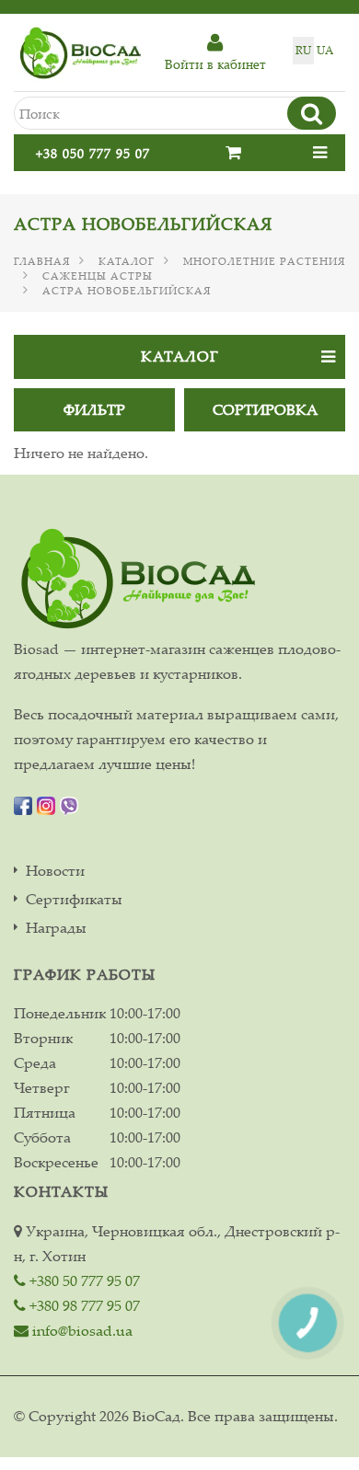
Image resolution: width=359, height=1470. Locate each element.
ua (325, 50)
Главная (42, 261)
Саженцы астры (97, 276)
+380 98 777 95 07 (83, 1305)
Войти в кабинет (215, 64)
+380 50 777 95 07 (83, 1280)
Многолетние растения (264, 261)
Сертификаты (74, 899)
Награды (56, 927)
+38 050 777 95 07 (93, 153)
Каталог (126, 261)
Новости (55, 870)
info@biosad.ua (81, 1330)
